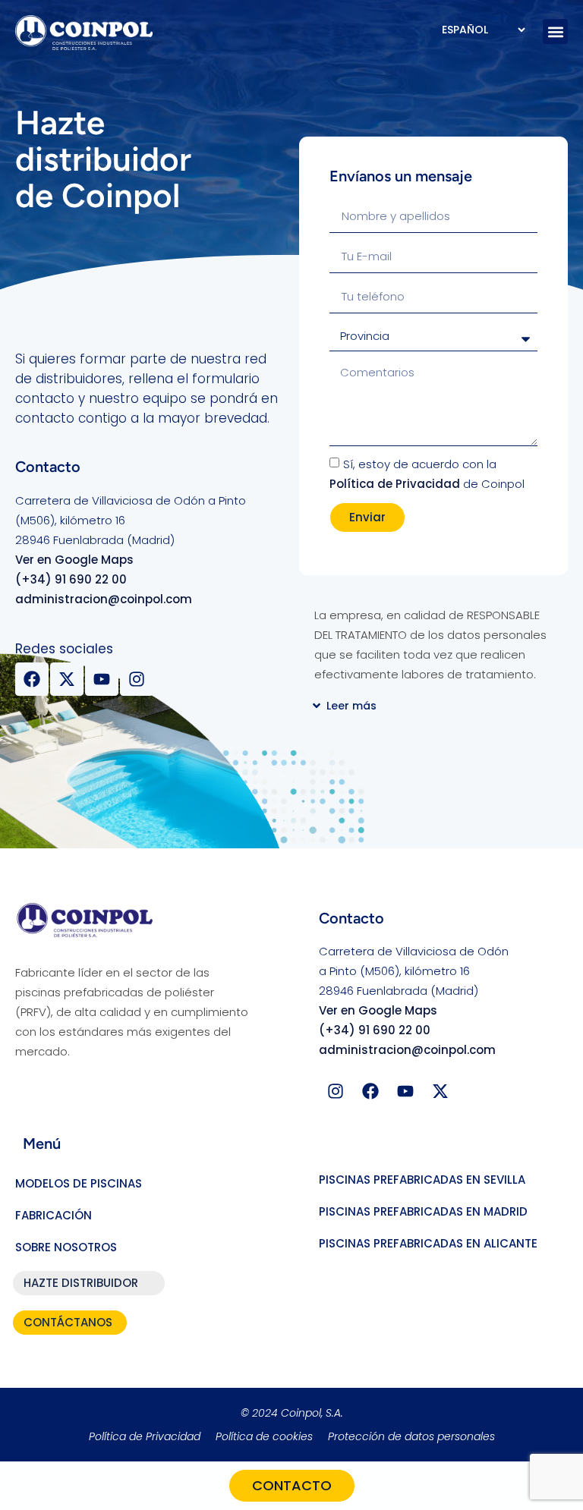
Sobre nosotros (66, 1247)
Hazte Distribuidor (81, 1283)
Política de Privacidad (394, 484)
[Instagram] (136, 679)
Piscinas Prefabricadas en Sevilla (422, 1180)
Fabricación (53, 1215)
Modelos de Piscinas (78, 1183)
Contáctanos (68, 1322)
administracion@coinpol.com (103, 599)
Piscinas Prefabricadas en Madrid (423, 1211)
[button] (555, 31)
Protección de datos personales (411, 1436)
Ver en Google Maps (74, 560)
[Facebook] (32, 679)
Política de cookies (264, 1436)
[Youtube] (101, 679)
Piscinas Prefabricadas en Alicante (428, 1243)
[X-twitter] (67, 679)
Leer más (351, 705)
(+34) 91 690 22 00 (71, 579)
